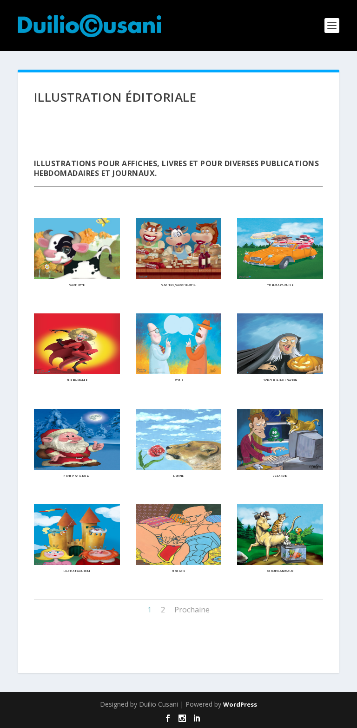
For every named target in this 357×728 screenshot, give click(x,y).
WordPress (240, 704)
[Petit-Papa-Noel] (77, 467)
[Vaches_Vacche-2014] (179, 276)
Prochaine (192, 609)
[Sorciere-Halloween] (280, 371)
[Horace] (179, 562)
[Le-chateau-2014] (77, 562)
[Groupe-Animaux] (280, 562)
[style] (179, 371)
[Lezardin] (280, 467)
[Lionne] (179, 467)
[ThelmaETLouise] (280, 276)
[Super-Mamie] (77, 371)
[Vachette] (77, 276)
